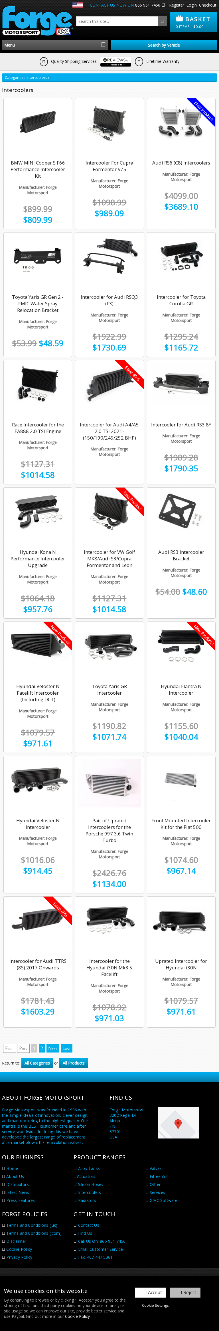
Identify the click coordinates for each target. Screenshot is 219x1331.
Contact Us (88, 1225)
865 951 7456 (147, 5)
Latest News (17, 1192)
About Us (14, 1176)
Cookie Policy (77, 1316)
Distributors (17, 1184)
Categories (14, 77)
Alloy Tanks (88, 1168)
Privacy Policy (18, 1257)
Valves (155, 1168)
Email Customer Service (100, 1249)
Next (52, 1048)
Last (66, 1048)
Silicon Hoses (90, 1184)
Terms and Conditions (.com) (33, 1233)
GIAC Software (163, 1200)
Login (191, 5)
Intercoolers (37, 77)
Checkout (207, 5)
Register (176, 5)
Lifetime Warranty (162, 61)
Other (155, 1184)
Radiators (86, 1200)
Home (11, 1168)
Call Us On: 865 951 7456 (101, 1241)
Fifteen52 (158, 1176)
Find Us (84, 1233)
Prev (23, 1048)
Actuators (86, 1176)
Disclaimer (15, 1241)
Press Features (20, 1200)
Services (157, 1192)
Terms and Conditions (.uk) (31, 1225)
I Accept (153, 1292)
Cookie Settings (155, 1305)
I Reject (188, 1292)
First (9, 1048)
